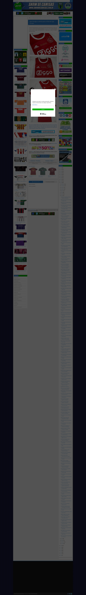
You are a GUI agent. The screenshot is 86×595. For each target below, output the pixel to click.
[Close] (55, 89)
